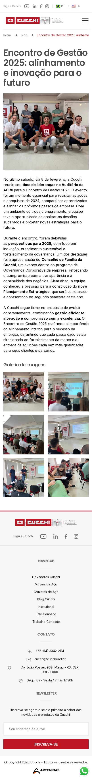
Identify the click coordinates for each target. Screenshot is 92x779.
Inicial (7, 35)
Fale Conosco (46, 614)
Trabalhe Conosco (46, 622)
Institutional (46, 607)
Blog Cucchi (46, 599)
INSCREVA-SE (46, 744)
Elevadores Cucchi (46, 577)
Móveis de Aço (46, 584)
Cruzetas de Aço (46, 592)
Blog (24, 35)
